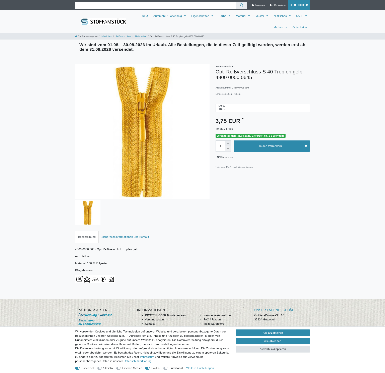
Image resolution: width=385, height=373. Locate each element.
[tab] (87, 237)
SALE (300, 15)
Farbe (223, 15)
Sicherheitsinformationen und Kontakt (125, 236)
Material (241, 15)
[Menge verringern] (228, 149)
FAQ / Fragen (212, 319)
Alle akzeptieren (273, 332)
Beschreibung (87, 236)
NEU (145, 15)
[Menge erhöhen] (228, 143)
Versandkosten (154, 319)
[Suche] (241, 5)
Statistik (108, 368)
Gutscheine (300, 27)
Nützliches (281, 15)
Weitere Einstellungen (200, 368)
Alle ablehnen (272, 341)
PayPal (155, 368)
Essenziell (88, 368)
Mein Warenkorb (214, 323)
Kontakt (150, 323)
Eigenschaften (200, 15)
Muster (260, 15)
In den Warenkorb (270, 145)
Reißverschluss (123, 36)
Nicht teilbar (141, 36)
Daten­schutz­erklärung (138, 361)
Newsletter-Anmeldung (218, 315)
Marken (279, 27)
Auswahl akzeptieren (273, 349)
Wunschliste (226, 157)
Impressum (147, 356)
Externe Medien (132, 368)
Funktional (176, 368)
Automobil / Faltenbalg (168, 15)
